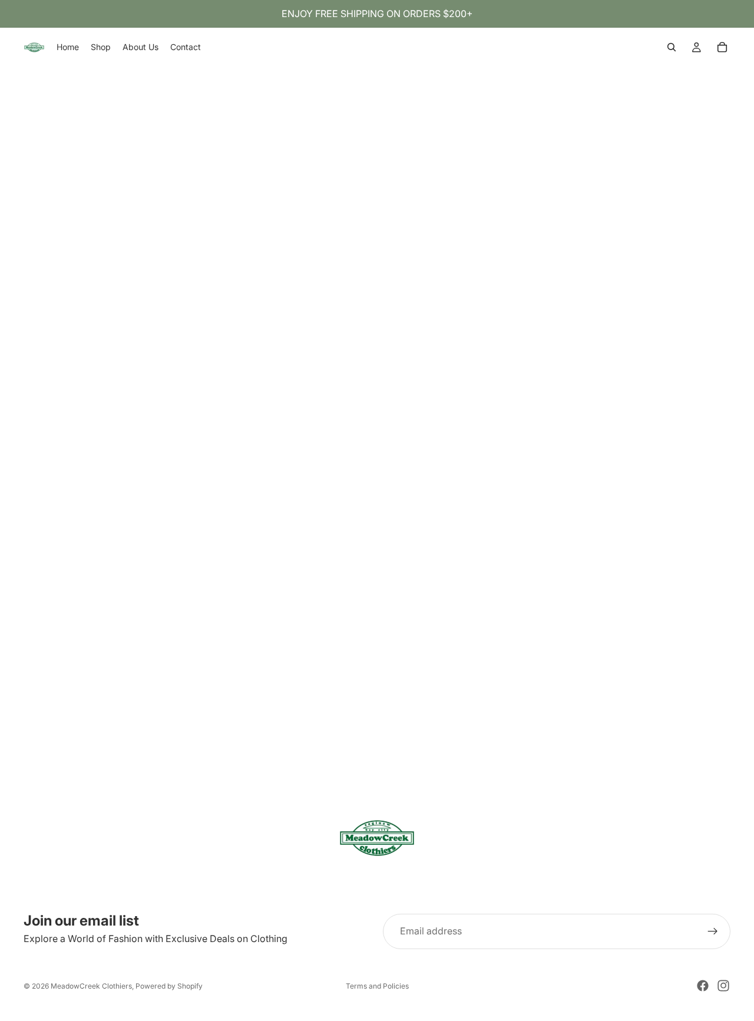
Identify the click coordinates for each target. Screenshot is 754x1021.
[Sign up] (712, 931)
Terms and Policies (377, 986)
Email (14, 497)
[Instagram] (723, 986)
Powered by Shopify (169, 986)
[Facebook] (703, 986)
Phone (14, 515)
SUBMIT (49, 617)
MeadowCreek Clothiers (91, 986)
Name (13, 478)
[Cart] (722, 47)
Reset (15, 617)
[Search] (671, 47)
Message (19, 601)
